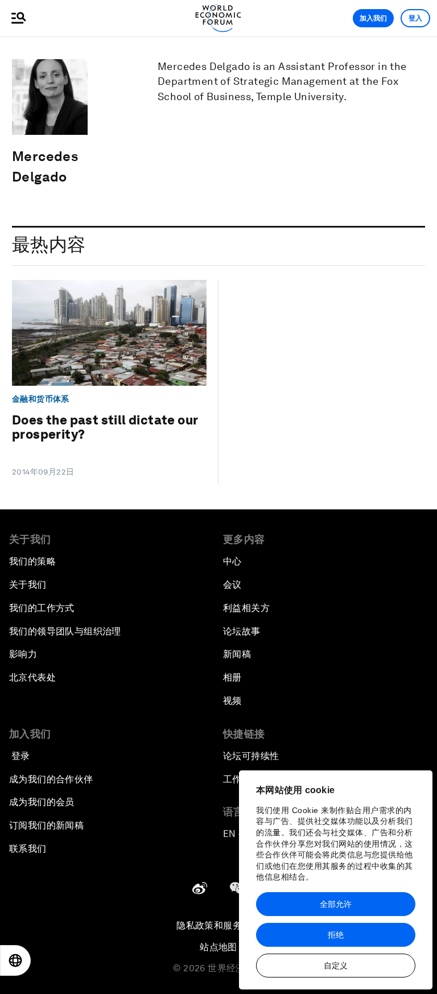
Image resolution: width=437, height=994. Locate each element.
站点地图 (218, 947)
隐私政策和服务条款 (218, 925)
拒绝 (336, 934)
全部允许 (336, 904)
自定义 (336, 965)
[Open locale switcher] (15, 960)
